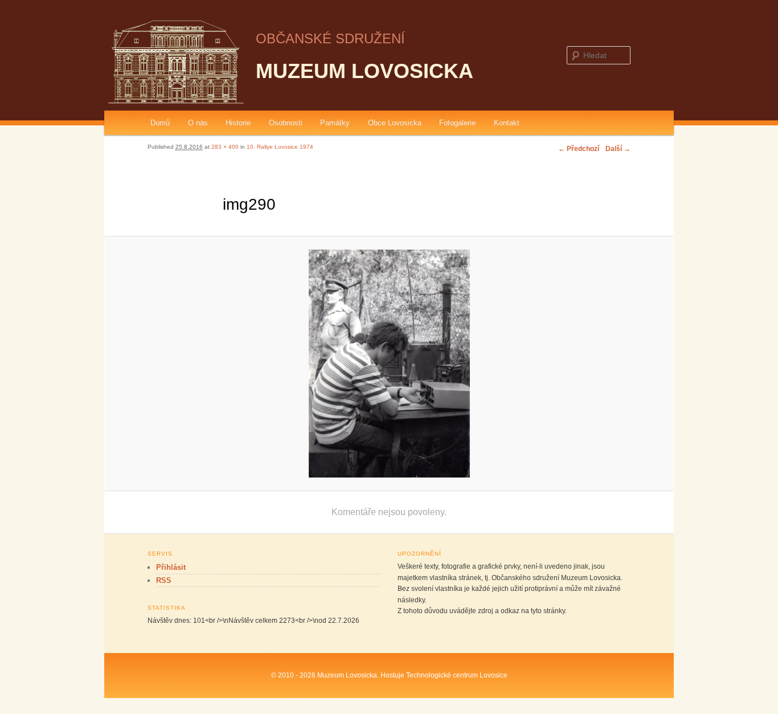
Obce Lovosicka (394, 123)
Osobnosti (285, 123)
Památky (335, 123)
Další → (617, 149)
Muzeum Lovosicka (364, 71)
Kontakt (506, 123)
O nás (198, 123)
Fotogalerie (457, 123)
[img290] (388, 364)
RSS (163, 580)
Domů (160, 123)
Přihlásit (171, 567)
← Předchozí (578, 149)
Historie (238, 123)
